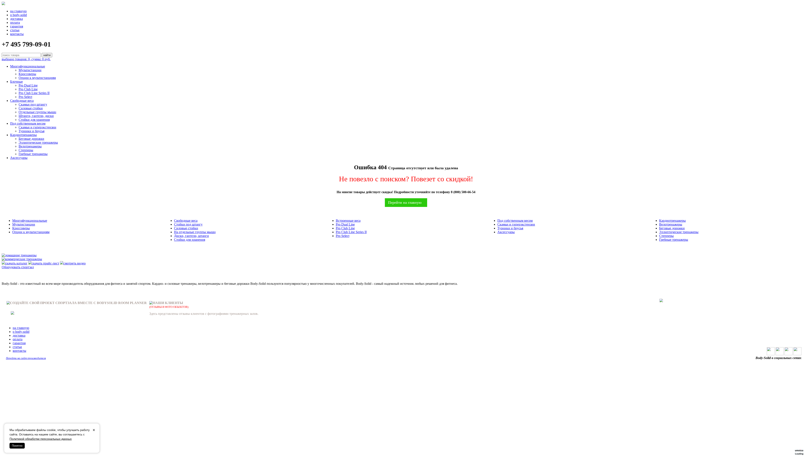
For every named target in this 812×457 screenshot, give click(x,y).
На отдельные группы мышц (195, 232)
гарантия (16, 26)
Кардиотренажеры (23, 135)
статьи (14, 30)
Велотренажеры (30, 146)
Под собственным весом (27, 123)
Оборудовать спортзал (18, 267)
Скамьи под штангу (33, 104)
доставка (16, 19)
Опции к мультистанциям (37, 78)
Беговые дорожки (31, 138)
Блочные (16, 81)
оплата (15, 22)
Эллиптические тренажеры (38, 142)
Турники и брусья (31, 131)
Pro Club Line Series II (34, 93)
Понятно (17, 445)
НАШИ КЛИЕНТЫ (168, 303)
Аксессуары (18, 158)
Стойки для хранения (34, 119)
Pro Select (25, 97)
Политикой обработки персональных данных (41, 438)
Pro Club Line (28, 89)
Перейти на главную (404, 202)
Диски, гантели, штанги (191, 236)
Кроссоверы (27, 74)
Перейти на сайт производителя (26, 358)
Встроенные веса (348, 220)
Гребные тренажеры (33, 154)
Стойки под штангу (188, 224)
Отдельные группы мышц (37, 112)
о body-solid (18, 15)
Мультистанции (30, 70)
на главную (18, 11)
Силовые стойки (31, 108)
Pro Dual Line (28, 85)
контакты (17, 34)
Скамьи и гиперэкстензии (37, 127)
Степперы (26, 150)
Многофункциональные (27, 66)
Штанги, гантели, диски (36, 116)
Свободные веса (22, 100)
